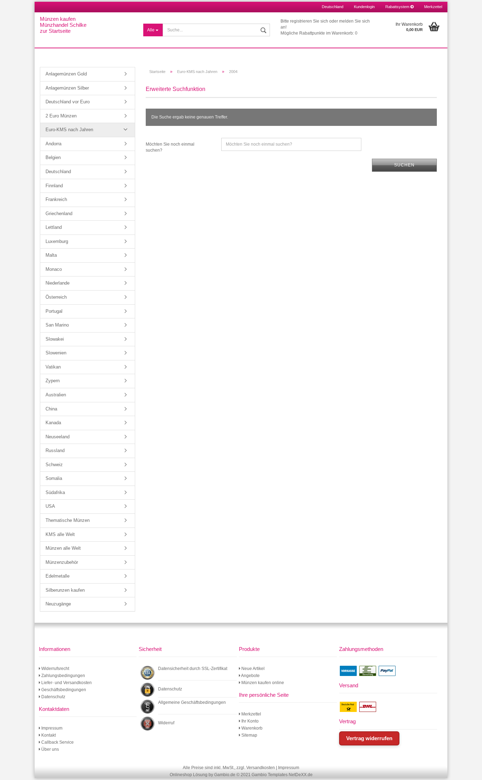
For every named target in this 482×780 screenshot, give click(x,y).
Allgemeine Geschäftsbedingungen (192, 702)
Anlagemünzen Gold (66, 74)
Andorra (53, 143)
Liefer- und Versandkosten (66, 682)
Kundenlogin (364, 7)
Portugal (54, 311)
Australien (56, 394)
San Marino (57, 325)
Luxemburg (57, 241)
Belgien (53, 157)
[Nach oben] (468, 769)
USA (50, 506)
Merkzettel (433, 7)
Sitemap (248, 735)
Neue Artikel (252, 668)
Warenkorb (251, 728)
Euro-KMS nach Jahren (69, 129)
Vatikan (53, 367)
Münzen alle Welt (63, 548)
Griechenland (59, 213)
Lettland (54, 227)
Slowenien (56, 352)
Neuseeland (58, 436)
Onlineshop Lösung (188, 774)
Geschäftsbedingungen (63, 689)
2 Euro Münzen (61, 115)
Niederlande (58, 283)
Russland (55, 450)
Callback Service (57, 742)
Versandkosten (260, 767)
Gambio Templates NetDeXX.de (282, 774)
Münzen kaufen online (262, 682)
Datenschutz (52, 696)
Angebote (250, 675)
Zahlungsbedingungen (62, 675)
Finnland (54, 185)
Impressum (51, 728)
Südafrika (55, 492)
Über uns (49, 749)
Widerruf (166, 722)
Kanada (53, 422)
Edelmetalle (58, 576)
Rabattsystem (397, 7)
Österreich (56, 297)
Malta (51, 255)
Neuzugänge (58, 604)
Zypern (53, 380)
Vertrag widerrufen (369, 738)
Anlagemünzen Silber (67, 88)
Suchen (404, 165)
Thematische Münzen (68, 520)
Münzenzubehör (62, 562)
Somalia (54, 478)
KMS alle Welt (60, 534)
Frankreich (56, 199)
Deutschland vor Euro (68, 101)
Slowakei (55, 339)
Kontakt (48, 735)
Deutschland (58, 171)
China (51, 409)
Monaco (54, 269)
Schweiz (54, 464)
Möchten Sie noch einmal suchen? (170, 147)
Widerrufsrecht (54, 668)
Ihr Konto (249, 721)
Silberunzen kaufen (65, 590)
